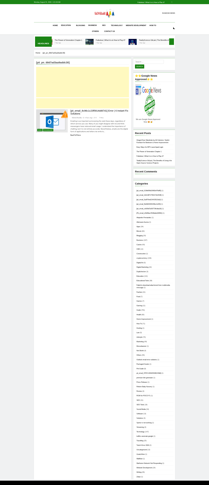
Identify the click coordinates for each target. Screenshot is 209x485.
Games (139, 301)
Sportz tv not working (144, 423)
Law (138, 332)
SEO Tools (140, 405)
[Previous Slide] (170, 2)
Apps (138, 226)
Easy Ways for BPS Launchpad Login (150, 147)
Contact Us (109, 31)
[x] (40, 13)
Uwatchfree (141, 454)
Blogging (80, 25)
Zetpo (139, 477)
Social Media (141, 409)
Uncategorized (142, 450)
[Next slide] (173, 2)
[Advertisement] (82, 82)
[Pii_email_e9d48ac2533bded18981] (149, 213)
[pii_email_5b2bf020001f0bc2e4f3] (149, 204)
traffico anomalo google (145, 436)
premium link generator (145, 378)
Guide (40, 130)
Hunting (139, 328)
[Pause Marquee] (171, 41)
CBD (138, 249)
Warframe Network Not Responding (149, 463)
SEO (104, 25)
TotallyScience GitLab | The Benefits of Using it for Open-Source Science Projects (156, 40)
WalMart (139, 459)
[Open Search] (170, 28)
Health (139, 315)
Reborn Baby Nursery (144, 386)
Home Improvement (144, 319)
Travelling (140, 441)
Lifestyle (139, 337)
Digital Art (140, 263)
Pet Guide (140, 369)
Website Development (136, 25)
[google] (43, 13)
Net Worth (140, 350)
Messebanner (141, 346)
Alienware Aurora (143, 222)
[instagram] (38, 13)
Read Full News (75, 135)
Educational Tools (143, 280)
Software (140, 414)
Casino (139, 244)
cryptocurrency (142, 258)
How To (152, 25)
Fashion (139, 292)
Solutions (140, 418)
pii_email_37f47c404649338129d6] (149, 373)
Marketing (140, 341)
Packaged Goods (143, 364)
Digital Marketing (142, 267)
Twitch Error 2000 (143, 445)
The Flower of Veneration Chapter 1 (54, 40)
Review (139, 391)
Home (55, 25)
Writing (139, 472)
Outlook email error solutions (147, 360)
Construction (141, 254)
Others (95, 31)
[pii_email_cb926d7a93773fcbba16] (149, 209)
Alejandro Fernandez (144, 217)
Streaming (140, 427)
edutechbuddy (77, 118)
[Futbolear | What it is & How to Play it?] (75, 43)
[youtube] (45, 13)
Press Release (142, 382)
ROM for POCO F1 (143, 396)
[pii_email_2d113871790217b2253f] (149, 195)
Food (138, 296)
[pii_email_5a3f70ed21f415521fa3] (149, 199)
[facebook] (35, 13)
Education (66, 25)
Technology (117, 25)
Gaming (139, 305)
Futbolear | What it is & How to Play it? (151, 2)
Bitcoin (139, 231)
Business (92, 25)
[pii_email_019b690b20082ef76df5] (149, 190)
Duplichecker (141, 271)
